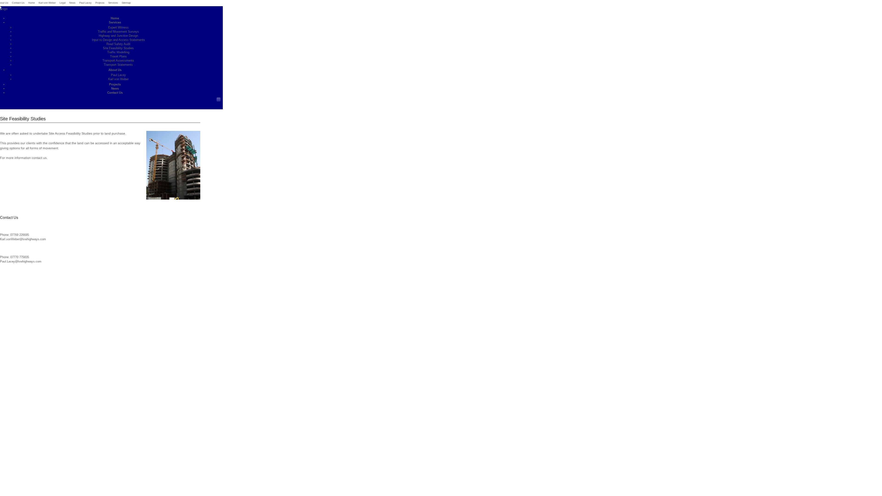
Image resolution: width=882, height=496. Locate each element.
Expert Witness (118, 27)
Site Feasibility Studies (118, 48)
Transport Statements (118, 64)
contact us (39, 158)
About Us (115, 70)
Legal (62, 3)
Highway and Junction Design (118, 35)
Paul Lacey (85, 3)
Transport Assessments (118, 60)
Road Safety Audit (118, 44)
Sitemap (126, 3)
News (72, 3)
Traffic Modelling (118, 52)
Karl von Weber (47, 3)
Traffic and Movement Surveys (118, 31)
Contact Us (18, 3)
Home (31, 3)
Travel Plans (118, 56)
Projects (100, 3)
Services (113, 3)
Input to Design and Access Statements (118, 40)
